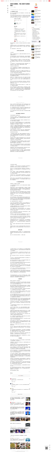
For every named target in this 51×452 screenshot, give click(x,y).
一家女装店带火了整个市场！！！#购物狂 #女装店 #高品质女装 (37, 57)
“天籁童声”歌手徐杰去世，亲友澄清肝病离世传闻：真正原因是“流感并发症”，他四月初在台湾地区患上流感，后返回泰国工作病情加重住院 (19, 428)
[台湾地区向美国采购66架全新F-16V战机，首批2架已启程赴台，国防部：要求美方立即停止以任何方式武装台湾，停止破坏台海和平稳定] (28, 408)
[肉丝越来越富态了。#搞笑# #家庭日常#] (22, 446)
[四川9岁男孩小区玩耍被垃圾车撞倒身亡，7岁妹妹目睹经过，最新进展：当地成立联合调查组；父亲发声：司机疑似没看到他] (28, 399)
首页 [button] (49, 445)
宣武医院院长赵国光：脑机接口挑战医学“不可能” (38, 19)
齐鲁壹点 (11, 400)
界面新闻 (11, 421)
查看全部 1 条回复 (13, 381)
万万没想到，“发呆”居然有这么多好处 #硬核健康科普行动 (38, 54)
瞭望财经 (36, 5)
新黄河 (10, 436)
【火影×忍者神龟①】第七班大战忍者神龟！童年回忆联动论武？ (38, 46)
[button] (7, 6)
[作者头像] (36, 4)
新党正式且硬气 (17, 451)
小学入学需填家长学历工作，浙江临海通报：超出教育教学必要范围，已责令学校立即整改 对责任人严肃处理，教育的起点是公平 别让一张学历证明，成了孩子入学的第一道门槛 (17, 413)
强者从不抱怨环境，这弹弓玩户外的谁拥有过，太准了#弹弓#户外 (38, 48)
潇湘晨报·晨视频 (11, 433)
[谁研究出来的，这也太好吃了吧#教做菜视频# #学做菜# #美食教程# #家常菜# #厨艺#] (12, 446)
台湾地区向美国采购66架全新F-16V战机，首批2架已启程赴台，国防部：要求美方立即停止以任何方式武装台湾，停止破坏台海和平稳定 (17, 408)
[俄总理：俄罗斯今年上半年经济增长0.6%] (28, 425)
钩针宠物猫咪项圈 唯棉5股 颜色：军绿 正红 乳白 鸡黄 (38, 51)
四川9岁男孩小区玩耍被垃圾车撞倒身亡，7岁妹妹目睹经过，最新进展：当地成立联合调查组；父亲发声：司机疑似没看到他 (17, 398)
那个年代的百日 (23, 451)
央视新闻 (11, 426)
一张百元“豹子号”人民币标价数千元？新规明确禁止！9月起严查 (18, 435)
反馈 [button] (49, 447)
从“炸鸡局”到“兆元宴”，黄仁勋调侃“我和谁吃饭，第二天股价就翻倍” (19, 416)
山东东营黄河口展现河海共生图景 (38, 13)
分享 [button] (11, 405)
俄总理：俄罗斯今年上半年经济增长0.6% (15, 423)
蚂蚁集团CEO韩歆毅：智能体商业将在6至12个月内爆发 (38, 16)
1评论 (13, 421)
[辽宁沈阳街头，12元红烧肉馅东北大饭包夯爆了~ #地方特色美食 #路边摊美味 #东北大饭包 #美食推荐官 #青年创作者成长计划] (28, 446)
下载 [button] (49, 449)
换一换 (40, 27)
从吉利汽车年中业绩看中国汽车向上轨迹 (38, 11)
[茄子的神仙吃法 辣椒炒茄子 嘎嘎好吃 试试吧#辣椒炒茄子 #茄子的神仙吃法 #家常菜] (17, 446)
